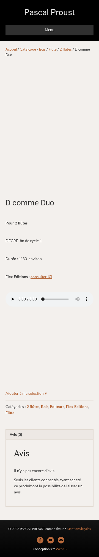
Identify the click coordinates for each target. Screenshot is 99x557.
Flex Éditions (77, 406)
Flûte (53, 49)
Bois (42, 49)
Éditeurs (57, 406)
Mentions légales (79, 529)
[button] (26, 393)
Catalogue (28, 49)
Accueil (11, 49)
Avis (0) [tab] (16, 434)
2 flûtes (66, 49)
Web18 (61, 549)
